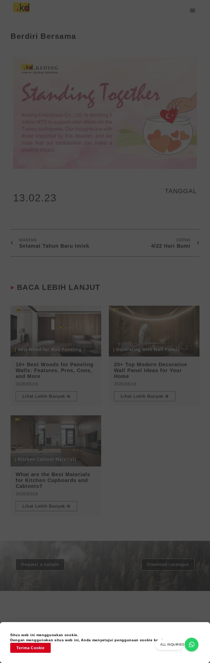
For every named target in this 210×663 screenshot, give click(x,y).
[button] (192, 10)
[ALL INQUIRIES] (191, 645)
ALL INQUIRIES (172, 644)
